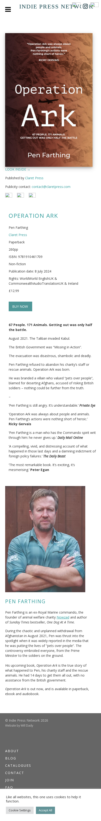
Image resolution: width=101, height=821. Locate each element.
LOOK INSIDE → (17, 169)
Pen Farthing (25, 601)
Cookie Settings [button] (20, 810)
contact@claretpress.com (51, 186)
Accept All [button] (45, 810)
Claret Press (34, 178)
